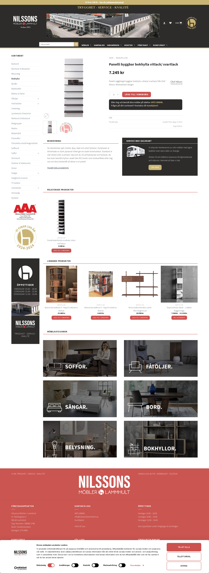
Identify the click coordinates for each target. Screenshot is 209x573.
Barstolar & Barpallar (20, 68)
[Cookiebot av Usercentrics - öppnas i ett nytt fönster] (20, 568)
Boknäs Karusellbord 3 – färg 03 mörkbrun (101, 307)
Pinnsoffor (15, 138)
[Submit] (76, 44)
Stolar (14, 168)
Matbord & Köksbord (20, 118)
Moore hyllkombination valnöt (140, 307)
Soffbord (15, 148)
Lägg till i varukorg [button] (61, 250)
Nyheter (128, 45)
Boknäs (61, 310)
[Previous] (47, 88)
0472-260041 (157, 102)
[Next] (101, 88)
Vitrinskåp (15, 193)
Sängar (14, 173)
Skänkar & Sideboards (21, 163)
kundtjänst (152, 105)
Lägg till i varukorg (136, 94)
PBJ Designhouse (140, 310)
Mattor (14, 128)
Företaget (143, 45)
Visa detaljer (135, 565)
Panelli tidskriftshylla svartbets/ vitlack (61, 240)
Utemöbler (16, 188)
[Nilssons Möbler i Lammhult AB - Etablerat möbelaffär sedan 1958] (25, 23)
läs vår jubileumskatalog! (112, 2)
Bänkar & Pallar (18, 93)
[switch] (75, 565)
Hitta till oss (80, 526)
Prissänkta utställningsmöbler (24, 143)
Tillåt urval (184, 557)
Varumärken (113, 45)
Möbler (85, 45)
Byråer (14, 83)
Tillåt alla (184, 547)
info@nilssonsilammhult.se (86, 516)
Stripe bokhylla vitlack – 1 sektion (179, 307)
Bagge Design (179, 310)
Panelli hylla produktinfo (58, 168)
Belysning (15, 73)
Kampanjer (99, 45)
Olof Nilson (61, 243)
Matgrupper (16, 123)
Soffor (14, 153)
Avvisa (183, 566)
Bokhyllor (15, 78)
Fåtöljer (14, 98)
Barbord (15, 64)
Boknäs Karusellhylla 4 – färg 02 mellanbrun (61, 307)
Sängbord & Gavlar (19, 178)
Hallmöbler (16, 103)
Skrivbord (15, 158)
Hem (111, 58)
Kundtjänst (159, 45)
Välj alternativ (179, 317)
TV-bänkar (15, 183)
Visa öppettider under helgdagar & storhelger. (158, 526)
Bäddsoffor (16, 88)
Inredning (15, 108)
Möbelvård (16, 133)
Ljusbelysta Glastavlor (21, 113)
